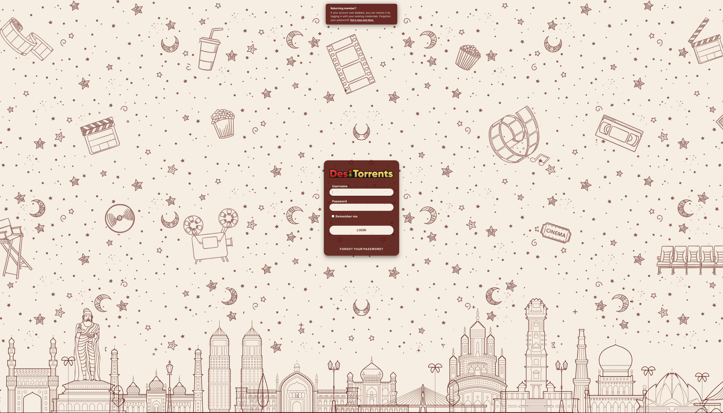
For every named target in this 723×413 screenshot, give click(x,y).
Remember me (347, 216)
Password (339, 201)
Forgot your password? (361, 249)
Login (361, 230)
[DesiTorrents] (361, 173)
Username (340, 186)
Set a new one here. (362, 19)
